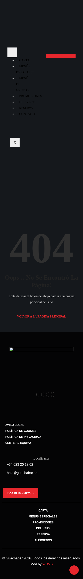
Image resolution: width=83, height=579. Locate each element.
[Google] (52, 394)
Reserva (26, 108)
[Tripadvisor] (47, 394)
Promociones (30, 96)
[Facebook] (42, 394)
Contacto (27, 114)
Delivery (27, 102)
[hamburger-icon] (12, 52)
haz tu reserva (61, 56)
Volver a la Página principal (41, 316)
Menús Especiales (25, 69)
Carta (24, 60)
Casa (18, 167)
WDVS (47, 564)
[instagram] (37, 394)
